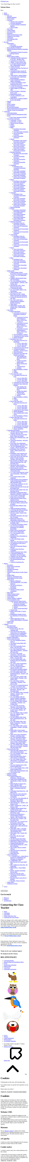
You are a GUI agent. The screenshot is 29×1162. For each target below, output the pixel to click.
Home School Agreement (13, 566)
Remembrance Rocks (15, 94)
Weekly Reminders (18, 337)
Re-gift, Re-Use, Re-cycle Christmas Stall (17, 629)
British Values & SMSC (13, 56)
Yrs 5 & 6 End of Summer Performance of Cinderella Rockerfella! (17, 527)
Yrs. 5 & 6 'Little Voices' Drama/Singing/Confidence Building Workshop (17, 301)
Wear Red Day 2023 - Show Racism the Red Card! (17, 286)
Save (15, 1160)
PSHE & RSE (10, 271)
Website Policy (7, 1039)
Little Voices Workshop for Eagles (19, 541)
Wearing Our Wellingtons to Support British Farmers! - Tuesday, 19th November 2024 (18, 815)
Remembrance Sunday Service (18, 614)
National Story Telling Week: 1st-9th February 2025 (18, 812)
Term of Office (14, 27)
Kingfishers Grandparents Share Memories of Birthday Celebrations (19, 493)
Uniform (16, 372)
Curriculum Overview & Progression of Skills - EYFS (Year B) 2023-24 (22, 325)
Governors (9, 20)
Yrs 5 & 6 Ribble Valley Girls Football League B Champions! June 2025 (18, 660)
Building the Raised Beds (20, 605)
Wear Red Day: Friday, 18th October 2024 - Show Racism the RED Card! (18, 826)
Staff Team (10, 29)
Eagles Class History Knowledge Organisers (19, 190)
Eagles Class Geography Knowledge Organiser (20, 205)
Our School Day (11, 32)
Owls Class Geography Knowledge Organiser (19, 199)
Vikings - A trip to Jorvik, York (18, 62)
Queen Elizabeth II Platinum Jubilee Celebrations (17, 80)
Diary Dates (10, 592)
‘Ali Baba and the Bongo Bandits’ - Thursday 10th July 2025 (19, 432)
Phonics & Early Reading (16, 123)
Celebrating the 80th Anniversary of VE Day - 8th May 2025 (18, 58)
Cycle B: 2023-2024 (22, 344)
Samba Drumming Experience (18, 508)
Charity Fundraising (12, 854)
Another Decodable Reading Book (22, 391)
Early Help (13, 45)
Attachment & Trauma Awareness (18, 52)
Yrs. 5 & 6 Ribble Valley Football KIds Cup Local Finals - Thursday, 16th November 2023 (19, 746)
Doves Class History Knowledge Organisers (19, 187)
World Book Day (14, 853)
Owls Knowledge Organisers (21, 131)
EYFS (8, 116)
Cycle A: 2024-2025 (22, 381)
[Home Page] (5, 1)
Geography (13, 192)
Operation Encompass (12, 569)
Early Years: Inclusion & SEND (18, 117)
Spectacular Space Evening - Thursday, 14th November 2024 (18, 465)
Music (11, 258)
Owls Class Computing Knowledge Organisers (19, 171)
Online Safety (10, 568)
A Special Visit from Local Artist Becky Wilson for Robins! (18, 435)
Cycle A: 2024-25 (21, 346)
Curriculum (7, 111)
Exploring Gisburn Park (16, 557)
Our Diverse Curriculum (13, 118)
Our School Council (12, 627)
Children (6, 624)
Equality (9, 55)
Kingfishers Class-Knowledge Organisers (19, 260)
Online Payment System (13, 594)
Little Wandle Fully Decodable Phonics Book (22, 358)
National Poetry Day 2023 (17, 511)
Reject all (3, 1092)
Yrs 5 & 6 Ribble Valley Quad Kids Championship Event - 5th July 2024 (18, 718)
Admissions (10, 37)
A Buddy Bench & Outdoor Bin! (18, 636)
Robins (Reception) (15, 311)
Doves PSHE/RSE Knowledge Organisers (19, 216)
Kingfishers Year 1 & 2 (16, 339)
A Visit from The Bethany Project (18, 524)
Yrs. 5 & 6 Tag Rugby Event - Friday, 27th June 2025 (18, 646)
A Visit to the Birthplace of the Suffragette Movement (18, 83)
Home (5, 13)
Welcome (9, 16)
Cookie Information (9, 1038)
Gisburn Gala (13, 610)
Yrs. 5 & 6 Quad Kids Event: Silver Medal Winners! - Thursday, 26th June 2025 (19, 650)
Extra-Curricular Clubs (13, 749)
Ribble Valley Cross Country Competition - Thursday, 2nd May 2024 (19, 731)
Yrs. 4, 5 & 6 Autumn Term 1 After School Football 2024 (19, 768)
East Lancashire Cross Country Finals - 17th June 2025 (18, 657)
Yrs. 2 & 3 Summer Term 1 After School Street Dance (18, 754)
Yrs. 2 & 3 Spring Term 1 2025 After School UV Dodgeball (18, 759)
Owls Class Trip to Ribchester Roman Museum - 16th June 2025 (19, 444)
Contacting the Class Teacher (21, 336)
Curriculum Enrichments (13, 430)
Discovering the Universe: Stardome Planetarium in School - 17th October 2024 (18, 469)
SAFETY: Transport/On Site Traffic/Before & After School (14, 577)
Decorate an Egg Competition (17, 634)
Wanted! (16, 607)
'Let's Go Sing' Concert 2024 (17, 495)
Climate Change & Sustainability (15, 110)
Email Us (6, 899)
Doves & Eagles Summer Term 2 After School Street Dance (18, 751)
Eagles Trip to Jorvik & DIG (17, 497)
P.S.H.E (12, 208)
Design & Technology (16, 221)
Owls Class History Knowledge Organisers (19, 184)
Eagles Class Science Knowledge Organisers (19, 149)
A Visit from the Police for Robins (19, 510)
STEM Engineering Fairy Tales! (18, 552)
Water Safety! (13, 304)
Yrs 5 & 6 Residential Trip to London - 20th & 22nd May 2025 (18, 446)
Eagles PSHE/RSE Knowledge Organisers (19, 219)
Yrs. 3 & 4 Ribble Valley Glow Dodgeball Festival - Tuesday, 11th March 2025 (19, 673)
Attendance (10, 570)
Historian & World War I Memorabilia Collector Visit (17, 519)
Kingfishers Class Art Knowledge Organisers (19, 236)
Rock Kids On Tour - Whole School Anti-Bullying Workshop (18, 294)
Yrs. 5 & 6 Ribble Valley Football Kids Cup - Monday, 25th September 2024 (18, 714)
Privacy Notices (11, 104)
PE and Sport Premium (13, 107)
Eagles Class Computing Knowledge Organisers (20, 177)
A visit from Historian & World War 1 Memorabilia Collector (18, 64)
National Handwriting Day (17, 843)
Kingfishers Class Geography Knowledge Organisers (20, 195)
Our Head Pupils (11, 625)
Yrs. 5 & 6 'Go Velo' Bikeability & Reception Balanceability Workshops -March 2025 (19, 799)
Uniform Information (12, 595)
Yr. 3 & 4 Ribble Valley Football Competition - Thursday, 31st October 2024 (18, 702)
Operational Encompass (16, 46)
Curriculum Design (12, 113)
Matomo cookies (9, 1131)
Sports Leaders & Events (13, 639)
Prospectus (10, 33)
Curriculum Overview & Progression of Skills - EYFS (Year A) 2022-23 (22, 319)
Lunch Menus (10, 596)
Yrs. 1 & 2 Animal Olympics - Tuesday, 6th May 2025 (18, 667)
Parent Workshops (18, 352)
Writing (12, 124)
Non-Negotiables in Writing (21, 334)
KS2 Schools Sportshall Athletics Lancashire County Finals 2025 (18, 670)
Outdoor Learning (11, 773)
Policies (9, 101)
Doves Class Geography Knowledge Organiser (20, 202)
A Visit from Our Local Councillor (19, 85)
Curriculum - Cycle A (15, 120)
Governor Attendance (15, 23)
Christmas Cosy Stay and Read (18, 556)
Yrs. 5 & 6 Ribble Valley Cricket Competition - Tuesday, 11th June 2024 (18, 727)
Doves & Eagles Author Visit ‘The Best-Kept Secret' (19, 490)
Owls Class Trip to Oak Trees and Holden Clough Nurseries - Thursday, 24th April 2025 (19, 458)
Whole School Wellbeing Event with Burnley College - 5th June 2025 (18, 781)
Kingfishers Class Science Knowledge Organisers (20, 141)
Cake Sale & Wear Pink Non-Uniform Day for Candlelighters (18, 632)
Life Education (14, 851)
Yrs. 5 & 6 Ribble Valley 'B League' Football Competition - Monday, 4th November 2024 (18, 698)
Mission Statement (11, 17)
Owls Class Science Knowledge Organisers (19, 144)
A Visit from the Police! (16, 288)
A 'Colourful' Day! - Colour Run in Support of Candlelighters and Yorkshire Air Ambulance (19, 857)
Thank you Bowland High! (20, 608)
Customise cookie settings (20, 1092)
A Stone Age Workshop (16, 87)
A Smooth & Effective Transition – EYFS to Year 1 (21, 349)
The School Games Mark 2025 (18, 643)
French (12, 247)
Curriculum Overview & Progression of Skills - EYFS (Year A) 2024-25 (22, 331)
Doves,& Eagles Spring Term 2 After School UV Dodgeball (18, 756)
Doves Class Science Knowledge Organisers (19, 147)
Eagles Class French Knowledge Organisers (19, 255)
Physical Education (15, 207)
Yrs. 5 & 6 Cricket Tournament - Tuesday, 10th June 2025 (18, 664)
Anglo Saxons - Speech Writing (18, 75)
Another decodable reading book (21, 361)
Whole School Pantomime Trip (18, 501)
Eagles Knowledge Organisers (18, 136)
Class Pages (10, 310)
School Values (10, 18)
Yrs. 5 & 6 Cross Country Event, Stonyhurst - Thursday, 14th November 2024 (18, 689)
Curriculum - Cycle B (15, 121)
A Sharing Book (21, 366)
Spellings (19, 368)
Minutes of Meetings (15, 581)
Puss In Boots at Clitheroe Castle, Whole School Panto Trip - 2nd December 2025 (18, 462)
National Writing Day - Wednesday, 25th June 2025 (17, 777)
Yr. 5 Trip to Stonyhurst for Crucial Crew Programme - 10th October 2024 (19, 474)
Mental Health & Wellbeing (14, 47)
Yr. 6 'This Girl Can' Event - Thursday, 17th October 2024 (17, 706)
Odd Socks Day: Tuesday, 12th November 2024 (18, 819)
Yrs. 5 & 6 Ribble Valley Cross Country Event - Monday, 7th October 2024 (18, 710)
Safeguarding (10, 43)
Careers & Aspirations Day (17, 562)
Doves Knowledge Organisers (18, 134)
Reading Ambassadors (12, 637)
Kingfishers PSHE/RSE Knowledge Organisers (20, 210)
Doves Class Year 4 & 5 (16, 401)
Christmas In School (12, 883)
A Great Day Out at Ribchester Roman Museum (18, 77)
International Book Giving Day (18, 840)
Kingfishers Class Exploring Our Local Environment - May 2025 (18, 454)
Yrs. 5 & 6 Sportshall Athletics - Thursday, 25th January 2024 (18, 738)
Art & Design (13, 234)
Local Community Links (13, 599)
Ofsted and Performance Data (14, 34)
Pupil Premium (11, 105)
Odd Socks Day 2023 (15, 292)
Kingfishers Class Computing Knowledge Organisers (20, 168)
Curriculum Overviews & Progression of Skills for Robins (20, 314)
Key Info (6, 42)
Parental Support (14, 53)
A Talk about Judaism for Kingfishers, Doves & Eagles (17, 554)
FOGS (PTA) (10, 579)
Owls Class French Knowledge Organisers (19, 249)
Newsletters (10, 565)
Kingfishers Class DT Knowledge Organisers (19, 223)
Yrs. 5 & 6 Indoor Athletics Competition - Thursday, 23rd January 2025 (17, 682)
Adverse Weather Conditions (14, 598)
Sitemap (6, 1036)
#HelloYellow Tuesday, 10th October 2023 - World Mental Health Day (17, 307)
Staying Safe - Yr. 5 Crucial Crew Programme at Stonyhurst (18, 822)
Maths (11, 127)
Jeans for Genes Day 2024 (17, 873)
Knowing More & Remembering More (17, 114)
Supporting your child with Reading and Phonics (20, 354)
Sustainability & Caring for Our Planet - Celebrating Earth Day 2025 (18, 788)
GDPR (9, 102)
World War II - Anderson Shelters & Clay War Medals (18, 99)
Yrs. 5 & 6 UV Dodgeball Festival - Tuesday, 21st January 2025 (19, 685)
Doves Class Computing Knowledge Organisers (20, 174)
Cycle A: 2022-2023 (22, 343)
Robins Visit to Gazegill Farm (17, 530)
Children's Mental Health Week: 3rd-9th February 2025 (18, 809)
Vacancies (9, 40)
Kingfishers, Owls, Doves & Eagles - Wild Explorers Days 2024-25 (17, 450)
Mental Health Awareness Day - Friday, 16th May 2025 (18, 784)
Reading (12, 126)
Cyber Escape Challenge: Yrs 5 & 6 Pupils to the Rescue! (19, 484)
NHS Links (10, 623)
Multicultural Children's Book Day (19, 841)
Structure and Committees (16, 21)
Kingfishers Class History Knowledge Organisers (20, 181)
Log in (5, 886)
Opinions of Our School (13, 36)
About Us (6, 14)
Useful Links (10, 621)
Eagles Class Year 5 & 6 (16, 417)
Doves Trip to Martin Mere (17, 531)
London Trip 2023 (15, 66)
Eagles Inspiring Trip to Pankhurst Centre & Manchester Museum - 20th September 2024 (19, 481)
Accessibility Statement (10, 1041)
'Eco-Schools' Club (15, 772)
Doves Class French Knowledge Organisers (19, 252)
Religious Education (15, 152)
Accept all (9, 1092)
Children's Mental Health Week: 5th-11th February (18, 278)
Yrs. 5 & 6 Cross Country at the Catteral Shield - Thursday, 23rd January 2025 (18, 678)
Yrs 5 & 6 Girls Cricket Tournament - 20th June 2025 (17, 654)
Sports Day (13, 644)
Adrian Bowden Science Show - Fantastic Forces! (18, 499)
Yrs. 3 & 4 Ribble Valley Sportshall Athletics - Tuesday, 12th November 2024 (19, 694)
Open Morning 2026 (12, 39)
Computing (13, 165)
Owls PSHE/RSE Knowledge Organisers (19, 213)
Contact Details (11, 30)
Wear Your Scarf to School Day (18, 850)
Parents (6, 563)
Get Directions (7, 900)
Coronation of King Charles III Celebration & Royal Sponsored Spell (18, 72)
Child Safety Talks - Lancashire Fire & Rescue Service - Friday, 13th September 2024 (18, 830)
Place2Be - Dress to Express (17, 880)
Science (12, 139)
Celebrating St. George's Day (17, 60)
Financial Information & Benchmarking (17, 108)
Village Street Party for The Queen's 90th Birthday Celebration (19, 619)
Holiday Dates (10, 575)
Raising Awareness (12, 775)
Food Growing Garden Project (18, 601)
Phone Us (6, 898)
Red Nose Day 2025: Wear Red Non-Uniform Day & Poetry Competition (18, 795)
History (12, 179)
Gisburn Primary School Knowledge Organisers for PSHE (18, 273)
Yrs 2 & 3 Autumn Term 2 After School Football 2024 (18, 765)
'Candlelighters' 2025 (15, 860)
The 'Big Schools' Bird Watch (17, 838)
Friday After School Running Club (19, 770)
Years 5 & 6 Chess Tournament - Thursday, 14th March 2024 (18, 735)
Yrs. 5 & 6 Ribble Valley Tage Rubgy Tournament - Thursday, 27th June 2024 (18, 723)
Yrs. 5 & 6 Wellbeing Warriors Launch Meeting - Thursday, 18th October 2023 (18, 282)
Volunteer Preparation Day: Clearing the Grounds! (20, 603)
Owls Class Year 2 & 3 (16, 373)
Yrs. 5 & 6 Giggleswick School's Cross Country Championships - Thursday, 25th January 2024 (18, 742)
